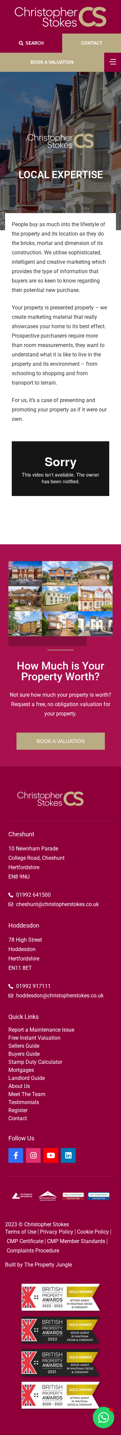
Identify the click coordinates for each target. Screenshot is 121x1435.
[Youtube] (50, 1155)
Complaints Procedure (33, 1250)
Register (18, 1110)
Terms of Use (20, 1232)
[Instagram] (33, 1155)
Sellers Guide (23, 1046)
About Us (19, 1086)
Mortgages (21, 1070)
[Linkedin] (68, 1155)
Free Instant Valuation (34, 1038)
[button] (103, 1417)
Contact (17, 1118)
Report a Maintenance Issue (41, 1030)
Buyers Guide (24, 1054)
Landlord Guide (26, 1078)
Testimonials (23, 1102)
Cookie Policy (93, 1232)
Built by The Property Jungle (38, 1264)
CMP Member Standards (76, 1241)
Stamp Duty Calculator (35, 1062)
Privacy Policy (56, 1232)
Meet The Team (26, 1094)
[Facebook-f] (15, 1155)
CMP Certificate (25, 1241)
